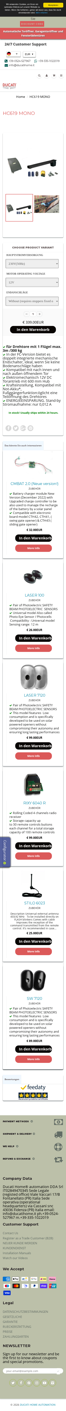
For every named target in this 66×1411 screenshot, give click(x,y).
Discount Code (32, 23)
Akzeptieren (53, 5)
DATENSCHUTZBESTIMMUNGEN (25, 1311)
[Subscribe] (58, 1371)
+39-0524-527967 (20, 61)
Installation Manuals (17, 1253)
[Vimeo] (52, 1382)
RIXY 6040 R (34, 803)
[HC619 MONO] (33, 164)
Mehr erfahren (42, 12)
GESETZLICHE (12, 1317)
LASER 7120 (34, 695)
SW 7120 (34, 998)
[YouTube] (44, 1382)
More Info (33, 548)
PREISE (7, 1331)
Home (20, 97)
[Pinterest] (28, 1382)
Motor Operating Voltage (25, 273)
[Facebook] (21, 1382)
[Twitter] (13, 1382)
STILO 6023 (34, 903)
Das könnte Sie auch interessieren (23, 445)
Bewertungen (12, 1079)
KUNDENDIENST (14, 1248)
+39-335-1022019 (49, 61)
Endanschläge (17, 292)
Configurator (5, 851)
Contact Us (10, 1233)
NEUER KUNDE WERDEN (20, 1243)
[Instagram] (36, 1382)
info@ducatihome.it (21, 65)
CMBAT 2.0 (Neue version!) (34, 484)
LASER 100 (34, 595)
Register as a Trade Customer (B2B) (28, 1238)
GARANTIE (10, 1322)
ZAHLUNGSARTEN (16, 1336)
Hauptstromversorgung (24, 255)
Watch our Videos (15, 1258)
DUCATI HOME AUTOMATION (38, 1404)
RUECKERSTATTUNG (17, 1327)
